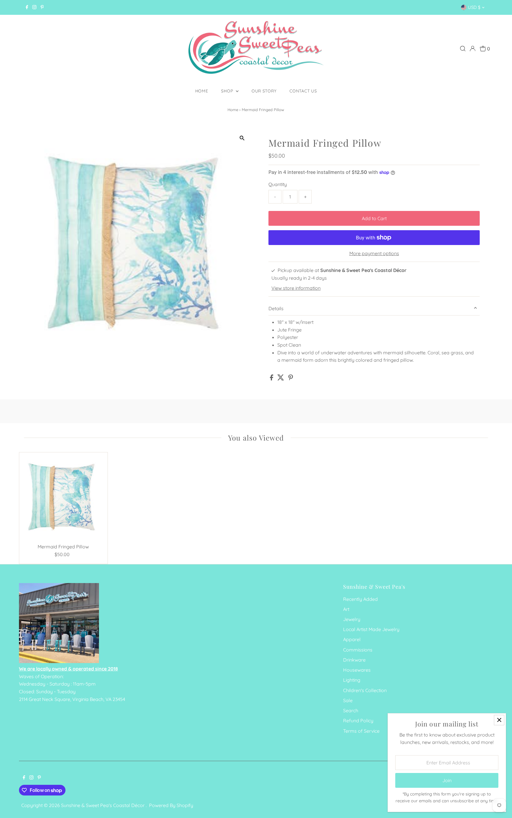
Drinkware (354, 660)
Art (346, 609)
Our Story (264, 91)
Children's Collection (365, 690)
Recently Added (360, 599)
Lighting (351, 680)
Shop (227, 91)
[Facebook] (27, 7)
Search (350, 710)
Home (201, 91)
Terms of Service (361, 731)
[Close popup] (499, 720)
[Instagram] (34, 7)
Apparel (352, 639)
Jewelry (351, 619)
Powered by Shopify (171, 805)
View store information (296, 288)
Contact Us (303, 91)
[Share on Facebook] (272, 379)
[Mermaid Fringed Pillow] (63, 496)
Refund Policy (358, 720)
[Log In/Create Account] (472, 48)
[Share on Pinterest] (290, 379)
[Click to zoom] (242, 138)
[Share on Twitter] (281, 379)
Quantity (277, 184)
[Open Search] (462, 48)
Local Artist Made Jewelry (371, 629)
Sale (348, 700)
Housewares (357, 670)
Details (276, 308)
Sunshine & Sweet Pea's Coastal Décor (103, 805)
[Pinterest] (42, 7)
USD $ (474, 7)
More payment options (374, 253)
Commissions (357, 650)
